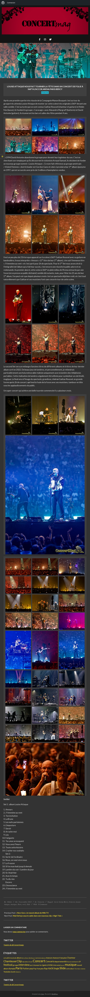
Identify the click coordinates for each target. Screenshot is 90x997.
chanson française (60, 958)
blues (26, 958)
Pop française (38, 969)
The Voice (77, 968)
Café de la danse (40, 958)
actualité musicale (10, 958)
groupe (15, 965)
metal (58, 965)
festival (8, 964)
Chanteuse (10, 961)
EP (80, 962)
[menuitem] (3, 2)
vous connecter (19, 932)
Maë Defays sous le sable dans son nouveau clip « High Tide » (37, 916)
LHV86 (49, 965)
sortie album (70, 969)
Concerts (45, 92)
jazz (31, 965)
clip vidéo (25, 962)
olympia (11, 968)
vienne (83, 969)
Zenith (13, 972)
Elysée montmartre (73, 961)
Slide (28, 904)
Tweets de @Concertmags (14, 945)
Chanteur (71, 957)
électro (18, 972)
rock (24, 904)
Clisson (30, 961)
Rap (45, 968)
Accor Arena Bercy (61, 902)
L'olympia (36, 965)
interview (24, 964)
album (19, 958)
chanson (49, 958)
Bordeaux (31, 958)
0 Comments (42, 904)
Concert (72, 902)
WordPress (55, 994)
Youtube (7, 972)
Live (54, 965)
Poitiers (25, 968)
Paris (19, 904)
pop (31, 968)
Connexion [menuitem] (11, 3)
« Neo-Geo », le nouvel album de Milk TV (32, 913)
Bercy (23, 958)
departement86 (61, 961)
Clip (19, 961)
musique (14, 904)
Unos (42, 994)
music (62, 965)
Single (56, 968)
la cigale (42, 965)
